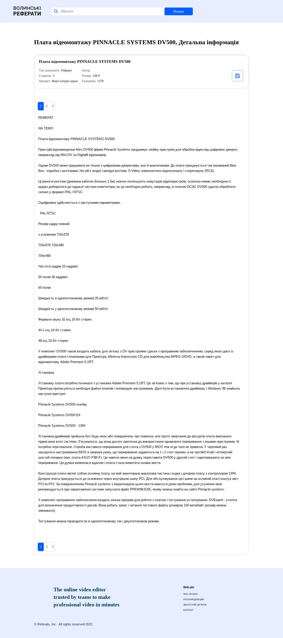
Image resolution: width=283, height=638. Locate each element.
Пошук (178, 11)
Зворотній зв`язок (195, 604)
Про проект (190, 594)
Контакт (188, 610)
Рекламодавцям (193, 599)
